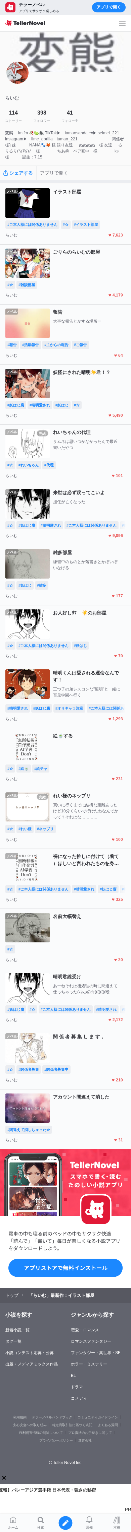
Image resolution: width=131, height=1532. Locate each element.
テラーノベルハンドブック (52, 1417)
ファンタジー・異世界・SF (95, 1352)
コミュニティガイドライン (98, 1417)
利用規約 (20, 1417)
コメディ (79, 1398)
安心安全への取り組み (30, 1425)
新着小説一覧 (17, 1330)
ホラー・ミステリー (89, 1364)
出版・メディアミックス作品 (31, 1364)
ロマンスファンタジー (91, 1341)
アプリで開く (109, 7)
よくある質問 (108, 1425)
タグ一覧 (13, 1341)
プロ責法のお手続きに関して (90, 1433)
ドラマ (77, 1387)
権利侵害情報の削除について (41, 1433)
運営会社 (85, 1440)
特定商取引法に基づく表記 (72, 1425)
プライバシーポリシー (56, 1440)
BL (73, 1375)
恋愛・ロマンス (85, 1330)
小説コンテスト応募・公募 (29, 1352)
